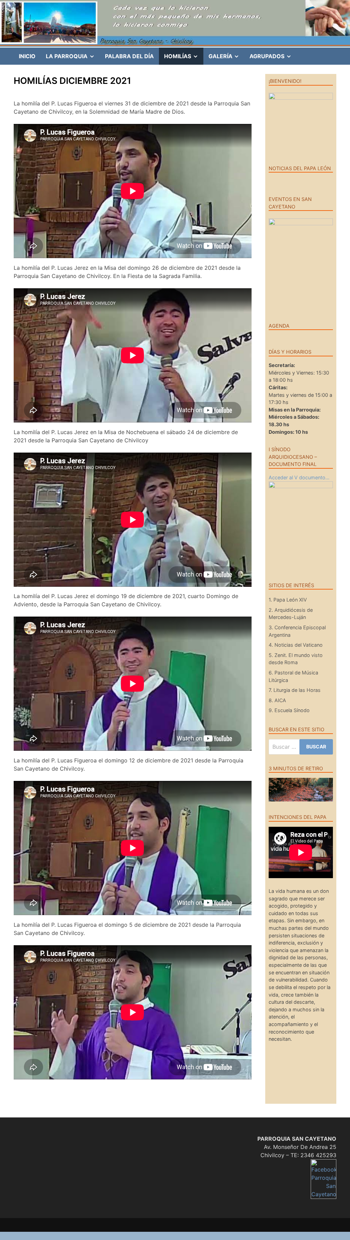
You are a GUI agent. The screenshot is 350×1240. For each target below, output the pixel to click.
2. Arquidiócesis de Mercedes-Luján (291, 613)
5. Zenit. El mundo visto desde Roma (296, 659)
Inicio (27, 56)
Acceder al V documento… (299, 477)
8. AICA (277, 700)
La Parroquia (73, 58)
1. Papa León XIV (288, 600)
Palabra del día (129, 56)
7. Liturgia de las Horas (295, 690)
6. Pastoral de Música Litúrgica (293, 676)
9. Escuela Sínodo (289, 710)
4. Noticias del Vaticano (296, 645)
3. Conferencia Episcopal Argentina (297, 631)
